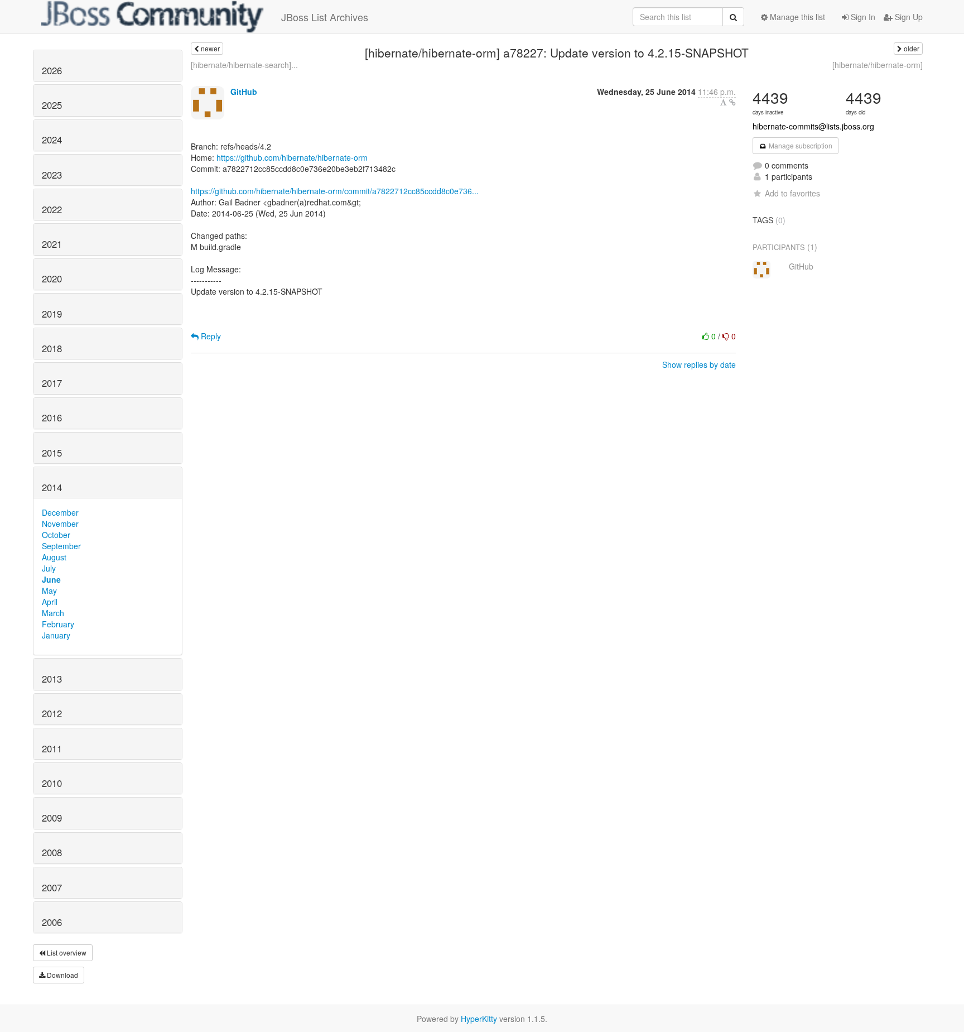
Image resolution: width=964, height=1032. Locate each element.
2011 (52, 748)
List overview (65, 952)
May (49, 590)
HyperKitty (479, 1018)
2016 (52, 417)
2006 (52, 922)
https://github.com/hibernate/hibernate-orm (292, 157)
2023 (52, 174)
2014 (52, 487)
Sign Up (908, 16)
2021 (52, 244)
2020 (52, 278)
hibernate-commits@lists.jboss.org (813, 126)
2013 (52, 678)
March (53, 612)
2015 (52, 452)
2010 (52, 783)
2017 (52, 383)
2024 (52, 139)
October (56, 534)
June (51, 579)
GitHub (243, 91)
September (61, 545)
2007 (52, 887)
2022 (52, 209)
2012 (52, 713)
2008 (52, 852)
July (49, 568)
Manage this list (796, 16)
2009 (52, 817)
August (54, 557)
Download (61, 975)
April (49, 601)
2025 (52, 105)
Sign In (862, 16)
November (60, 523)
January (56, 635)
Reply (210, 336)
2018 (52, 348)
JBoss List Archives (324, 16)
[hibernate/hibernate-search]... (244, 64)
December (60, 512)
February (58, 624)
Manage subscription (799, 145)
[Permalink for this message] (732, 102)
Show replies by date (699, 364)
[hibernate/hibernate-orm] (877, 64)
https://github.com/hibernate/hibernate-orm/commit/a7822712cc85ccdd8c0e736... (335, 190)
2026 (52, 70)
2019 (52, 313)
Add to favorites (792, 193)
